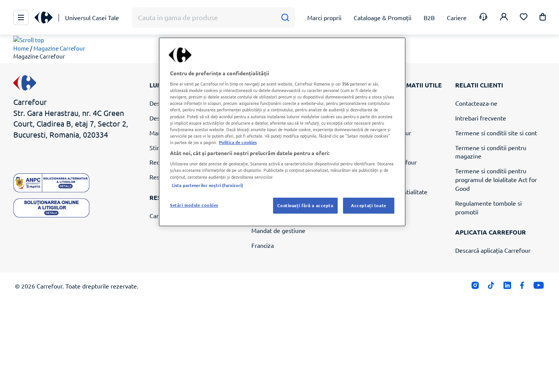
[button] (543, 18)
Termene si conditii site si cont (496, 132)
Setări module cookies (194, 205)
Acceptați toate (368, 205)
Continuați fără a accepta (305, 205)
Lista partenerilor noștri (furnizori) (207, 185)
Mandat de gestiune (278, 230)
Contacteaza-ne (476, 103)
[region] (282, 132)
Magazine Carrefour (59, 48)
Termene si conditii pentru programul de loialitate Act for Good (496, 179)
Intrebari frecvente (480, 118)
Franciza (262, 245)
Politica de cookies (238, 142)
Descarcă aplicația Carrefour (492, 250)
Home (21, 48)
